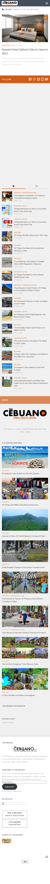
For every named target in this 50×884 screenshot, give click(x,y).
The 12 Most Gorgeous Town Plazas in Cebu (20, 664)
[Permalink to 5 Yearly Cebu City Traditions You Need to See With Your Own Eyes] (7, 355)
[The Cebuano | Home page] (12, 3)
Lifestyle (6, 45)
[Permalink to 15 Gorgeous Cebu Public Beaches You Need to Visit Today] (7, 315)
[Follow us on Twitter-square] (38, 79)
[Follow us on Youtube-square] (42, 79)
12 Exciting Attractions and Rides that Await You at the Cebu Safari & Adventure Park (31, 383)
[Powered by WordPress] (17, 871)
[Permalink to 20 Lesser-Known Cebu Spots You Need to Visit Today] (7, 342)
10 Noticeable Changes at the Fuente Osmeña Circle (23, 567)
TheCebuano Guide (29, 192)
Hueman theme (36, 871)
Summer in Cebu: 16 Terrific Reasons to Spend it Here (23, 536)
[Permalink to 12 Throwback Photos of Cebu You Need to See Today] (7, 302)
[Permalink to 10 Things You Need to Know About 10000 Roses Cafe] (7, 276)
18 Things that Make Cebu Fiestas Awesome (20, 505)
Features (17, 192)
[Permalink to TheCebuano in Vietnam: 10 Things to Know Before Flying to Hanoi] (7, 196)
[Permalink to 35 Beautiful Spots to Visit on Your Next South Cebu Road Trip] (7, 223)
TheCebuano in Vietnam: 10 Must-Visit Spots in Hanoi (24, 633)
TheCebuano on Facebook (13, 706)
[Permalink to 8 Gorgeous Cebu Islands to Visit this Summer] (7, 368)
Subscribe (9, 786)
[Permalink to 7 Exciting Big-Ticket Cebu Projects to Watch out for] (7, 329)
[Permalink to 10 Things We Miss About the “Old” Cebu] (7, 236)
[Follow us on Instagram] (34, 79)
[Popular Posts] (13, 186)
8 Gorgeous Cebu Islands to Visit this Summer (20, 473)
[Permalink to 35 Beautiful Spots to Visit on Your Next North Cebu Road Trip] (7, 210)
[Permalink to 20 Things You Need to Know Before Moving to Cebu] (7, 249)
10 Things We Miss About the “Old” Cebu (31, 235)
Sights (24, 206)
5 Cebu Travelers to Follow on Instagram (18, 695)
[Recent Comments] (36, 186)
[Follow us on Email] (46, 79)
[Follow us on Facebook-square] (30, 79)
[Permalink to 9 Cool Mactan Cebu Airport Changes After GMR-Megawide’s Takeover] (7, 262)
